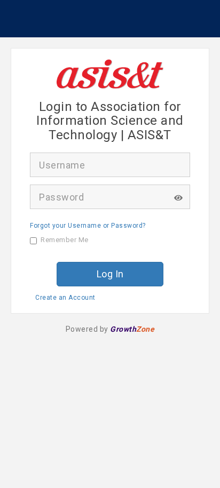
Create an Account (65, 297)
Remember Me (65, 240)
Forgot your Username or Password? (88, 225)
